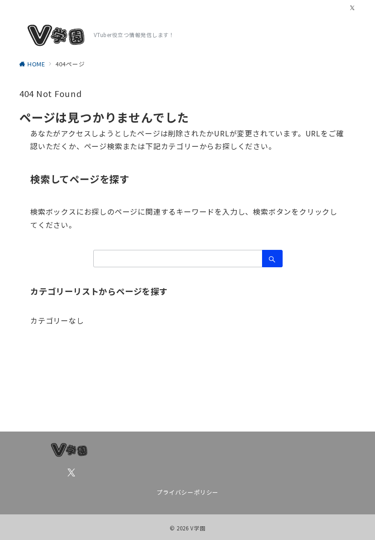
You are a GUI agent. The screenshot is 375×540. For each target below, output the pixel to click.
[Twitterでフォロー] (352, 8)
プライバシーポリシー (187, 492)
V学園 (197, 528)
